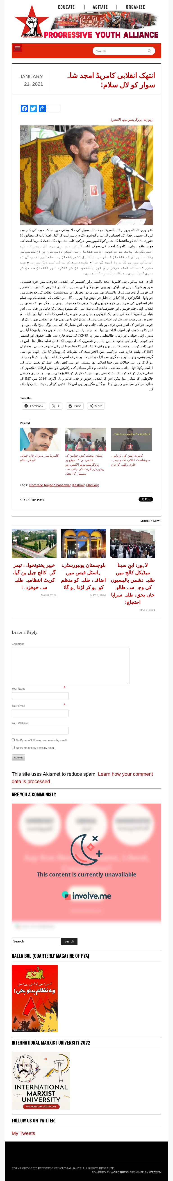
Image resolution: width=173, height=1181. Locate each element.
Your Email (18, 706)
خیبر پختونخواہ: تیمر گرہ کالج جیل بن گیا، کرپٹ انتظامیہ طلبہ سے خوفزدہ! (34, 576)
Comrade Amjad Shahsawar (50, 485)
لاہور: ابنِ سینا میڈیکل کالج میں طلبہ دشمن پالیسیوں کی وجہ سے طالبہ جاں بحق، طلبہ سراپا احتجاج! (133, 583)
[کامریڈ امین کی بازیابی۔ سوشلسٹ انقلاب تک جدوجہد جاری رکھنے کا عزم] (131, 439)
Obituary (92, 485)
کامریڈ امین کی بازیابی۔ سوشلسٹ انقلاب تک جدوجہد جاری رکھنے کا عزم (130, 460)
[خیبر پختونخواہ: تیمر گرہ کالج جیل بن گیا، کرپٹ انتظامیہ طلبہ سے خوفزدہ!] (34, 545)
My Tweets (23, 1133)
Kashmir (78, 485)
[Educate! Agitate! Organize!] (86, 19)
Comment (18, 644)
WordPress (120, 1172)
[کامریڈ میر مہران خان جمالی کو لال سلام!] (40, 439)
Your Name (18, 688)
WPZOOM (155, 1172)
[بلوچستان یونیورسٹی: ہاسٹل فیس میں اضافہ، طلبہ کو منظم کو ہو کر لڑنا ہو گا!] (83, 545)
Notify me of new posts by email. (35, 747)
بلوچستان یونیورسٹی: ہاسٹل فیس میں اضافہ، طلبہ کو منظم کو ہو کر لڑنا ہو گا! (83, 576)
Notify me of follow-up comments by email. (41, 740)
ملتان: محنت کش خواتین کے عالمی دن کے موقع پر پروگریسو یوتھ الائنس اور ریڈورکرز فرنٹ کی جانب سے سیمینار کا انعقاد (84, 464)
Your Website (20, 723)
